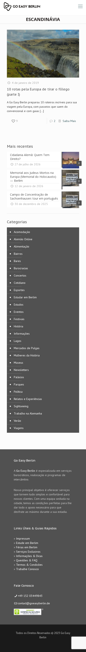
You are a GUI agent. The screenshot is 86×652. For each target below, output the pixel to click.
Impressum (23, 538)
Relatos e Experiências (28, 399)
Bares (17, 261)
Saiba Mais (69, 121)
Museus (18, 362)
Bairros (18, 254)
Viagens (19, 428)
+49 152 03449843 (30, 596)
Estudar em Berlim (25, 297)
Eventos (19, 312)
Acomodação (22, 232)
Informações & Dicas (29, 556)
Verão (17, 421)
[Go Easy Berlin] (37, 6)
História (18, 326)
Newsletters (21, 370)
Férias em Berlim (26, 547)
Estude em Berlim (27, 543)
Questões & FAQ (26, 560)
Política (18, 392)
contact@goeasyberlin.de (34, 603)
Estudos (18, 304)
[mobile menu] (80, 6)
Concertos (20, 275)
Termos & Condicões (29, 565)
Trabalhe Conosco (27, 569)
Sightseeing (21, 406)
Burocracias (21, 268)
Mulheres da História (27, 355)
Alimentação (21, 246)
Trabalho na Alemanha (28, 413)
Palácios (19, 377)
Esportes (19, 290)
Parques (19, 384)
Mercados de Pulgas (26, 348)
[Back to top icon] (77, 643)
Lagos (17, 341)
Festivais (19, 319)
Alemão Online (23, 239)
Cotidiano (19, 283)
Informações (22, 333)
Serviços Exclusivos (28, 551)
